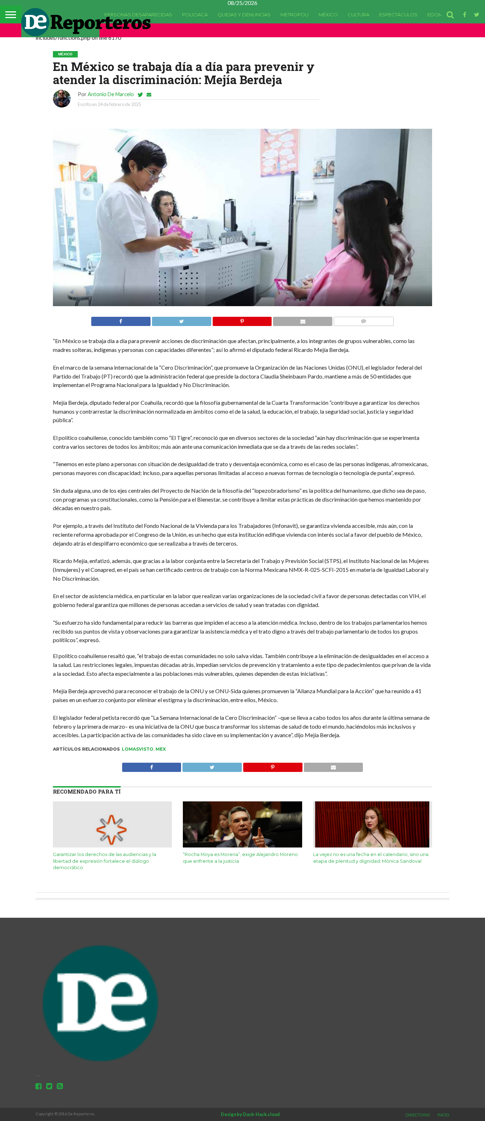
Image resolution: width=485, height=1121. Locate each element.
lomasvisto (137, 749)
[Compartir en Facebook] (121, 319)
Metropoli (294, 14)
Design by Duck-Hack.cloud (250, 1114)
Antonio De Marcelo (111, 94)
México (328, 14)
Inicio (443, 1114)
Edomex (438, 14)
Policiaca (195, 14)
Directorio (417, 1114)
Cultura (358, 14)
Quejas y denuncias (244, 14)
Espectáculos (398, 14)
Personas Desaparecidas (138, 14)
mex (161, 749)
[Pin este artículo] (242, 319)
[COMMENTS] (363, 319)
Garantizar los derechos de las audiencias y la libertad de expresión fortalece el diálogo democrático (104, 861)
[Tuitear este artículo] (181, 319)
